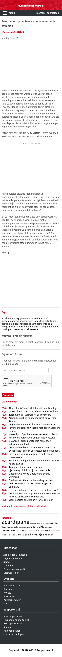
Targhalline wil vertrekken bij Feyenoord (30, 414)
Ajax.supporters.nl (12, 616)
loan (42, 531)
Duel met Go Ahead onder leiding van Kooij (31, 480)
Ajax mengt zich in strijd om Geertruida (29, 470)
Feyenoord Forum (12, 558)
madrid (47, 531)
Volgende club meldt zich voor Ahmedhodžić (32, 424)
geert (28, 527)
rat (13, 535)
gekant (32, 324)
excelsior (24, 527)
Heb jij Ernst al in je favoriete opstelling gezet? (33, 490)
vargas (39, 534)
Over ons (8, 578)
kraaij (26, 531)
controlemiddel (10, 324)
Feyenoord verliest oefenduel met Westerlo (32, 437)
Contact (7, 603)
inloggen (40, 13)
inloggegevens (9, 326)
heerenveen (9, 530)
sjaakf (17, 534)
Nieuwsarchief (11, 572)
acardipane (15, 522)
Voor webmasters (12, 585)
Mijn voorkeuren (12, 630)
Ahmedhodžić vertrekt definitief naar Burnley (32, 408)
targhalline (27, 534)
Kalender (8, 565)
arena (36, 523)
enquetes (23, 324)
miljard (58, 531)
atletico (42, 523)
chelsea (4, 527)
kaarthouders (24, 326)
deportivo (10, 527)
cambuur (55, 523)
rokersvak (18, 329)
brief (45, 318)
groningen (48, 527)
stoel (26, 329)
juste (22, 531)
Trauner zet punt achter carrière (26, 467)
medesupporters (10, 321)
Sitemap (7, 627)
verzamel (34, 329)
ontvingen (7, 329)
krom (30, 531)
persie (9, 535)
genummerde (26, 318)
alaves (32, 523)
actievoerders (36, 321)
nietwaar (36, 326)
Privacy (7, 592)
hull (18, 531)
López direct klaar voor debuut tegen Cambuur (33, 411)
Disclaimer (9, 589)
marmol (53, 531)
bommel (48, 523)
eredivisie (17, 527)
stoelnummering (10, 318)
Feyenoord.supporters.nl (16, 620)
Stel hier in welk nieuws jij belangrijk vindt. (24, 506)
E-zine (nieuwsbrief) (14, 569)
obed (4, 535)
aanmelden (53, 13)
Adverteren (9, 596)
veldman (49, 534)
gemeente (42, 324)
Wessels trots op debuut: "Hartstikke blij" (31, 500)
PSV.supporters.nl (12, 623)
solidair (38, 318)
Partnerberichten (12, 600)
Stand (6, 562)
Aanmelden (9, 554)
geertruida (37, 526)
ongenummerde (50, 326)
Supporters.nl (11, 609)
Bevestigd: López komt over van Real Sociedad (33, 434)
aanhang (24, 321)
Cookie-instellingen (13, 634)
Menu (12, 13)
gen (50, 324)
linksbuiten (37, 531)
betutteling (50, 321)
